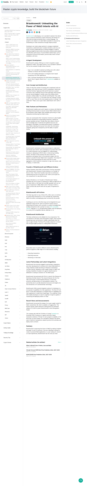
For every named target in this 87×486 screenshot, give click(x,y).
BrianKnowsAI (30, 36)
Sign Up (71, 1)
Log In (65, 2)
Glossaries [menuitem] (5, 23)
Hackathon (54, 313)
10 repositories (50, 79)
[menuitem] (12, 31)
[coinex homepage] (5, 2)
